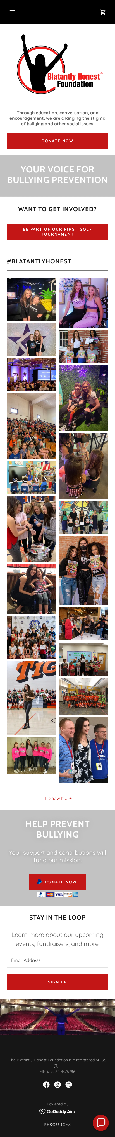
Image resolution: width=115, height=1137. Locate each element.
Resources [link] (57, 1124)
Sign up (57, 982)
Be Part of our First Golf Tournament (57, 232)
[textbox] (57, 960)
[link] (102, 12)
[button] (12, 12)
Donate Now (57, 140)
